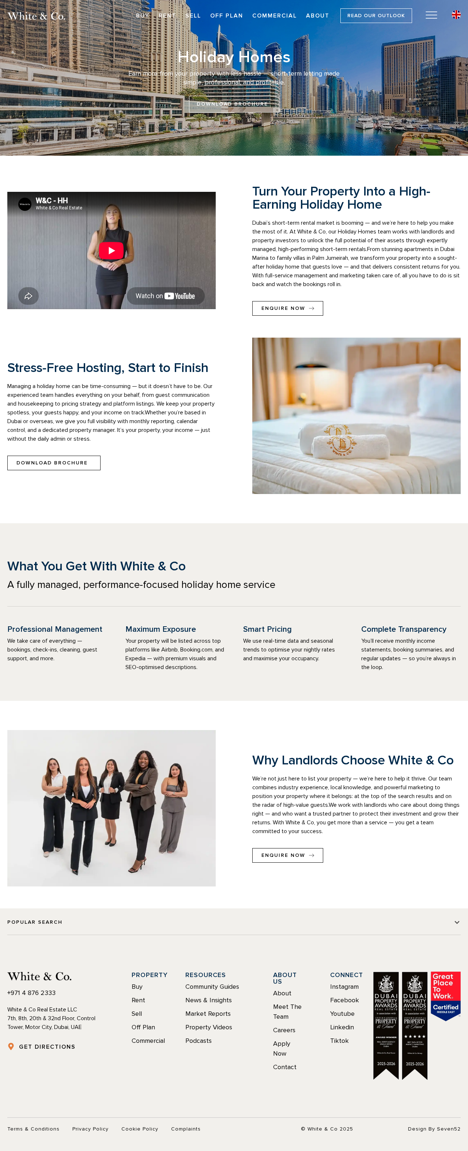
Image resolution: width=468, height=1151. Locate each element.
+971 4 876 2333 (31, 993)
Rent (167, 15)
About (317, 15)
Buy (143, 15)
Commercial (274, 15)
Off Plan (226, 15)
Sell (193, 15)
